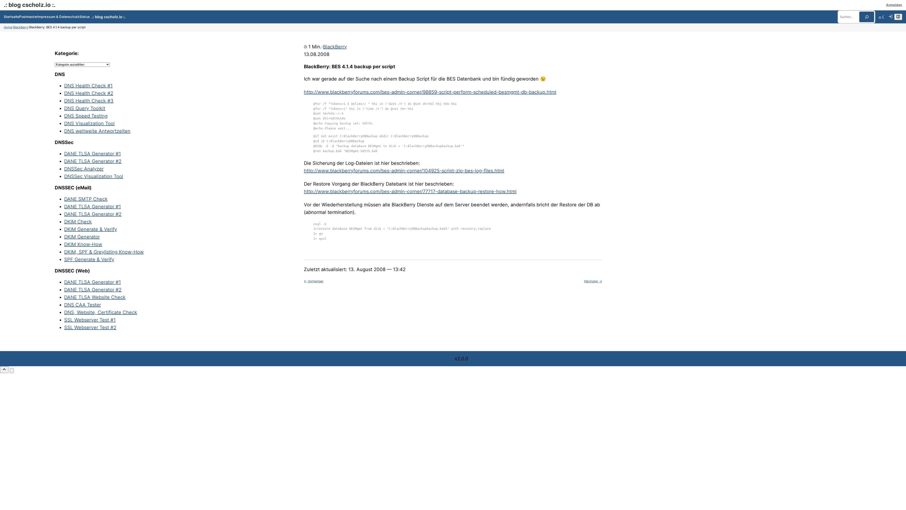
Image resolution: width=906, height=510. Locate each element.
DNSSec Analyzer (84, 169)
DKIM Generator (82, 237)
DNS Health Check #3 (88, 101)
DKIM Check (78, 222)
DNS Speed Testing (86, 116)
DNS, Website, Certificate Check (100, 312)
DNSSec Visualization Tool (93, 176)
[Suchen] (866, 17)
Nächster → (593, 281)
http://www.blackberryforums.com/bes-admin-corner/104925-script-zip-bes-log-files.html (404, 171)
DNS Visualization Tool (89, 123)
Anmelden (894, 5)
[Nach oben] (4, 369)
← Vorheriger (313, 281)
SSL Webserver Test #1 (90, 320)
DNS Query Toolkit (84, 108)
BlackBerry (20, 27)
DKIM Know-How (83, 244)
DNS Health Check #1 (88, 86)
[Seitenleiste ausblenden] (12, 370)
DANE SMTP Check (86, 199)
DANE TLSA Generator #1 (92, 154)
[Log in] (890, 17)
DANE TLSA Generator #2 (93, 161)
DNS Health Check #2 (88, 93)
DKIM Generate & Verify (90, 229)
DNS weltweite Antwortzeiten (97, 131)
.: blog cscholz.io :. (29, 4)
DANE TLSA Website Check (95, 297)
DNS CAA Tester (82, 305)
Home (8, 27)
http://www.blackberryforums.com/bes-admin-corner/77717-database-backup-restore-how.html (410, 191)
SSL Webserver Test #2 (90, 327)
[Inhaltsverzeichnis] (898, 17)
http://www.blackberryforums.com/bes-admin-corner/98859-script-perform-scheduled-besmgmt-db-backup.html (430, 92)
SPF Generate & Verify (89, 259)
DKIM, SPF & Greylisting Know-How (104, 252)
